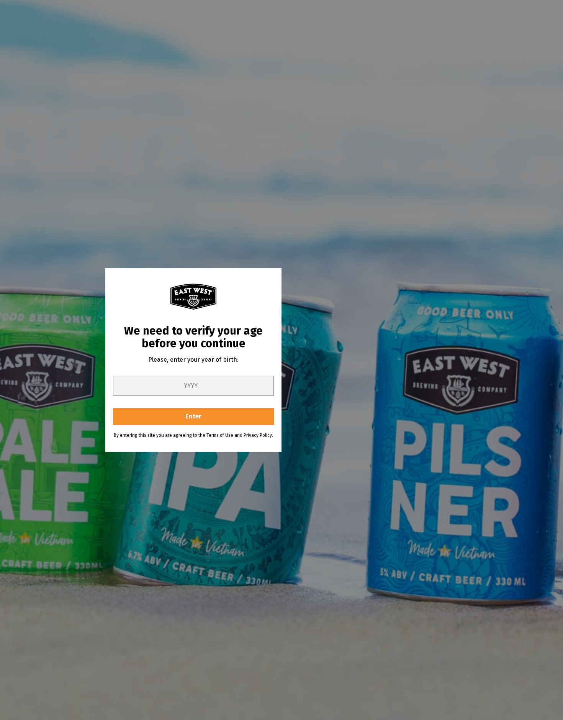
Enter (193, 416)
